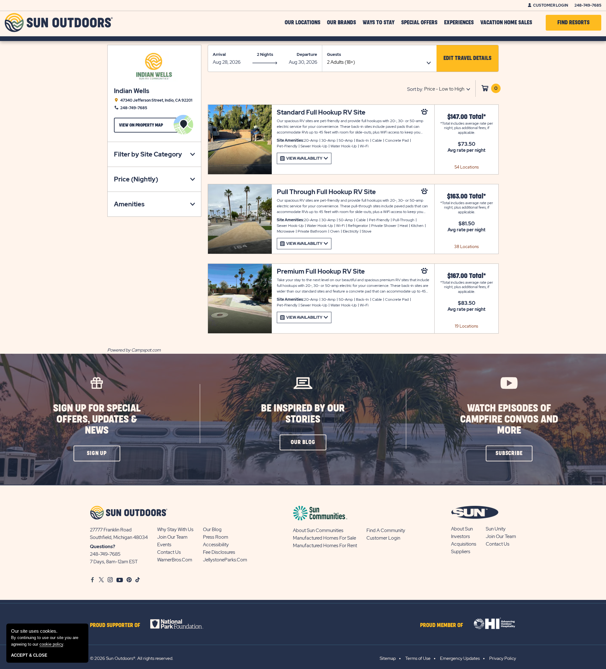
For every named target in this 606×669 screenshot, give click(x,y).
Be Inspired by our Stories (303, 414)
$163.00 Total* (466, 196)
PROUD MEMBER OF (441, 625)
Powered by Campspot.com (134, 350)
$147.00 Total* (466, 117)
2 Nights (265, 54)
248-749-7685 (587, 5)
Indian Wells (131, 91)
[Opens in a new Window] (182, 624)
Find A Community (385, 530)
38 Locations (466, 246)
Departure (307, 54)
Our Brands (341, 22)
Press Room (215, 537)
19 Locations (466, 326)
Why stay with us (175, 529)
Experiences (459, 22)
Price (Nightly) (136, 179)
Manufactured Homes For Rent (325, 545)
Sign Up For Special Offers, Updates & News (97, 419)
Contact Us (169, 552)
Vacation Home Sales (506, 22)
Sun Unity (496, 529)
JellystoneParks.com (225, 560)
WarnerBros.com (174, 560)
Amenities (129, 204)
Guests (334, 54)
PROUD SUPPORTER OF (115, 625)
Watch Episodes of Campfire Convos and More (509, 419)
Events (164, 545)
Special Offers (419, 22)
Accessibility (216, 545)
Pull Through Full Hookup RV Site (326, 192)
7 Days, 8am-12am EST (114, 562)
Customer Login (550, 5)
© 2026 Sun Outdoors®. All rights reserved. (131, 658)
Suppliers (460, 551)
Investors (460, 536)
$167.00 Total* (466, 276)
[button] (467, 58)
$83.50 (466, 303)
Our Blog (212, 529)
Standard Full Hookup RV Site (321, 112)
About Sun (462, 529)
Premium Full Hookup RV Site (321, 271)
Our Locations (302, 22)
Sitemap (388, 658)
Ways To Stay (379, 22)
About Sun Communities (318, 530)
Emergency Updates (460, 658)
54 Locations (466, 167)
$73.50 (466, 144)
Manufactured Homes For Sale (324, 538)
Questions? (102, 546)
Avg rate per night (466, 150)
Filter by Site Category (148, 154)
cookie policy (51, 644)
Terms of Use (418, 658)
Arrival (219, 54)
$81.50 (467, 224)
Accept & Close (29, 655)
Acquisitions (463, 544)
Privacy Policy (502, 658)
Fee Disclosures (219, 552)
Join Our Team (172, 537)
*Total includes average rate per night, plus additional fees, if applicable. (466, 128)
